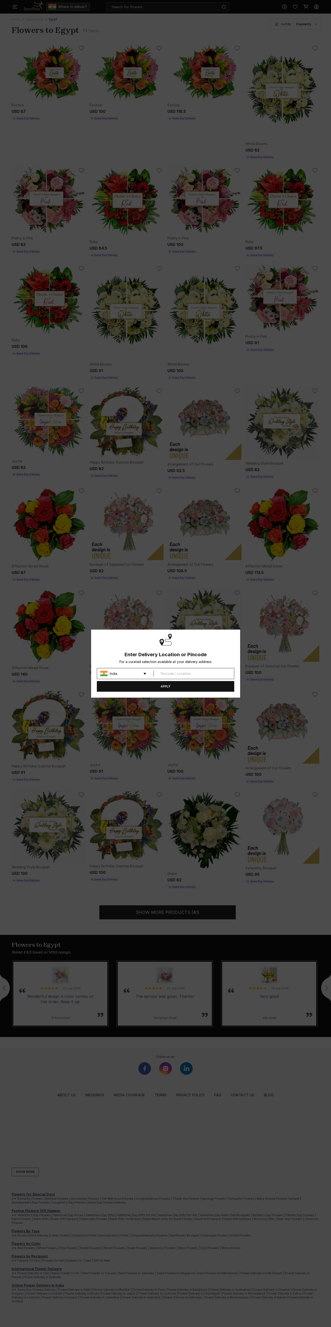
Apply (165, 686)
